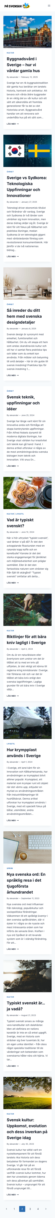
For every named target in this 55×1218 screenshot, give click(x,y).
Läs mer (13, 124)
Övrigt (10, 172)
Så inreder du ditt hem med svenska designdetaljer (24, 316)
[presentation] (27, 32)
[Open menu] (49, 5)
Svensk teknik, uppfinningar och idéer (23, 403)
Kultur (10, 53)
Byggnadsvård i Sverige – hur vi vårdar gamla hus (23, 64)
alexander (14, 77)
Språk (10, 868)
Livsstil (20, 514)
